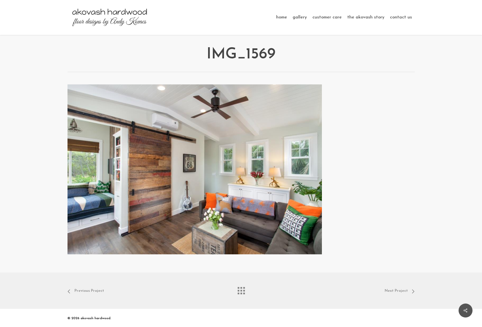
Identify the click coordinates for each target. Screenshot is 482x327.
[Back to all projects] (241, 289)
